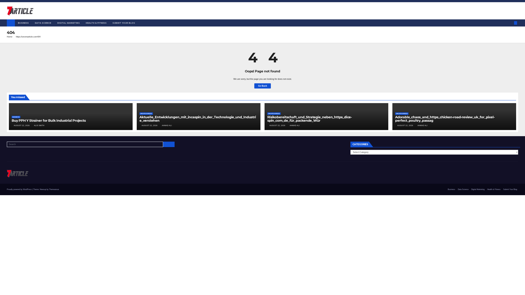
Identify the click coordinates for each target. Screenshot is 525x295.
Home (9, 37)
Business (23, 23)
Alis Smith (39, 125)
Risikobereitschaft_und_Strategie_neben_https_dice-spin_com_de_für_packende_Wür (309, 119)
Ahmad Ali (167, 125)
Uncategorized (146, 113)
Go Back (262, 86)
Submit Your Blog (124, 23)
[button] (511, 23)
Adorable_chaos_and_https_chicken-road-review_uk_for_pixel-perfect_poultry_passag (445, 119)
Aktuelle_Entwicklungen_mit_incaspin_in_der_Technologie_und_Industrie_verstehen (197, 119)
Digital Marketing (68, 23)
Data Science (43, 23)
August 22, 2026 (22, 125)
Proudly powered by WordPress (19, 189)
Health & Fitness (96, 23)
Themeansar (54, 189)
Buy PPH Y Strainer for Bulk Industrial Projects (49, 121)
